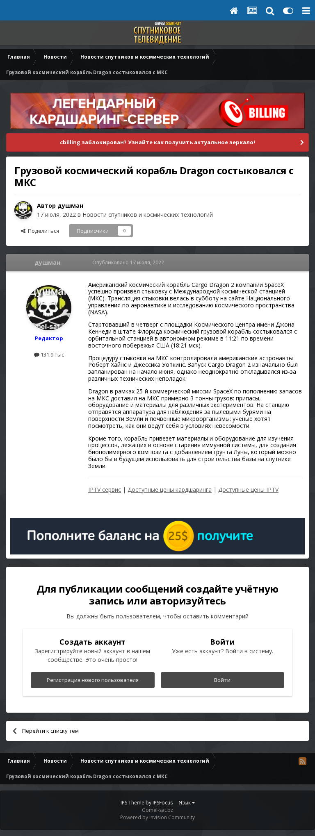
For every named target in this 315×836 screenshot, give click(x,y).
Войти (222, 680)
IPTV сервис (104, 489)
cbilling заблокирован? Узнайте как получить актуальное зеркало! (157, 142)
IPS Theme (132, 802)
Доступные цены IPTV (248, 489)
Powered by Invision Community (157, 817)
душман (70, 205)
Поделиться (42, 230)
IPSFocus (163, 802)
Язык (185, 802)
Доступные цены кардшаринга (170, 489)
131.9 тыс (51, 354)
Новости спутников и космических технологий (147, 214)
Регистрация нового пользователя (93, 680)
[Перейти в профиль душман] (23, 210)
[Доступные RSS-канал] (302, 761)
